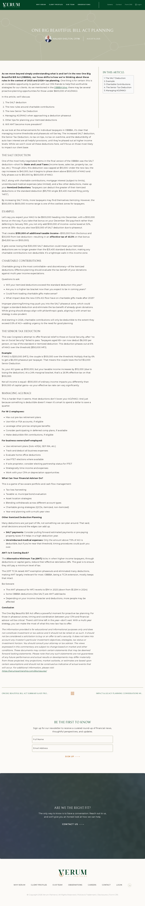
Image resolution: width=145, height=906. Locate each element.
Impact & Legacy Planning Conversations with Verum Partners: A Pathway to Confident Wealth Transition (119, 693)
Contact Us (70, 824)
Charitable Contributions (118, 84)
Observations (75, 885)
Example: (110, 81)
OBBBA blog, (61, 87)
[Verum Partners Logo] (11, 5)
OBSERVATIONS (84, 4)
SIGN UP (69, 756)
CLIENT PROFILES (56, 4)
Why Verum (19, 885)
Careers (110, 4)
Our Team (57, 885)
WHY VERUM (41, 4)
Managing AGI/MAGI (116, 90)
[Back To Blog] (72, 693)
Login (139, 4)
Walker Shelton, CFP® (66, 39)
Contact (119, 4)
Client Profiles (39, 885)
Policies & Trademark (86, 895)
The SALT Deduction (115, 78)
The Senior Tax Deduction (118, 87)
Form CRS (128, 4)
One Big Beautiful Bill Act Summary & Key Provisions (25, 693)
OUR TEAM (70, 4)
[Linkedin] (129, 885)
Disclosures (103, 895)
